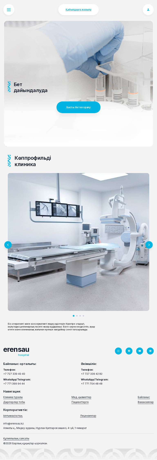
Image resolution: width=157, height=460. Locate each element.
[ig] (118, 351)
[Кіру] (148, 9)
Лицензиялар (88, 415)
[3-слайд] (80, 316)
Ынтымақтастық (12, 415)
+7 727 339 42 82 (91, 373)
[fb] (129, 351)
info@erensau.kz (13, 423)
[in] (150, 351)
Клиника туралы (13, 397)
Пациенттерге (80, 402)
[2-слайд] (77, 316)
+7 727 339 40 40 (14, 373)
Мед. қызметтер (81, 397)
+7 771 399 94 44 (14, 383)
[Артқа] (8, 245)
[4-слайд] (83, 316)
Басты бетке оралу (78, 107)
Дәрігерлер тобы (14, 402)
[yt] (139, 351)
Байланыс (144, 397)
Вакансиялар (146, 402)
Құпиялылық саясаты (16, 438)
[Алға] (149, 245)
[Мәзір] (8, 9)
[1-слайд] (73, 316)
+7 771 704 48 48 (91, 383)
